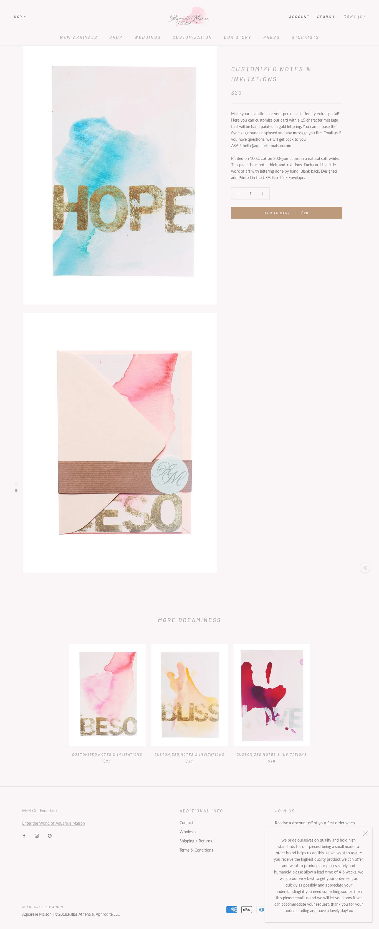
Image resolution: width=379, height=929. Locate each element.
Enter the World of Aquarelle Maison (53, 823)
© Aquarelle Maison (43, 907)
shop (116, 37)
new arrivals (79, 37)
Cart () (354, 16)
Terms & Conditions (196, 850)
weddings (147, 37)
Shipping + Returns (196, 841)
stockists (305, 37)
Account (299, 16)
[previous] (17, 697)
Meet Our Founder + (39, 810)
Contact (186, 822)
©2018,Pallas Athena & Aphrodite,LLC (87, 914)
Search (326, 16)
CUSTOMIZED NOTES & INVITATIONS (107, 754)
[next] (361, 697)
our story (238, 37)
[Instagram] (37, 835)
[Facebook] (24, 835)
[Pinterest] (50, 835)
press (271, 37)
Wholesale (188, 831)
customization (192, 37)
